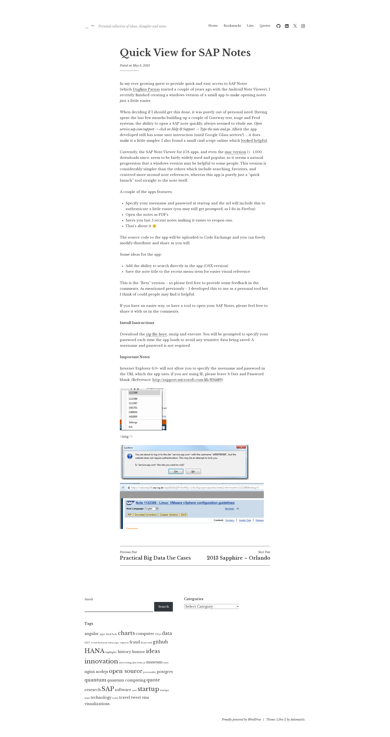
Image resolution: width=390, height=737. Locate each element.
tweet (136, 697)
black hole (111, 634)
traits (115, 698)
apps (102, 634)
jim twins (137, 662)
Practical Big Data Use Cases (155, 555)
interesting (125, 662)
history (124, 652)
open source (125, 671)
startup (148, 689)
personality (149, 672)
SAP (108, 689)
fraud (135, 642)
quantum (95, 680)
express (124, 642)
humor (138, 652)
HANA (94, 651)
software (123, 690)
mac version (235, 152)
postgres (165, 671)
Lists (250, 25)
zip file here (156, 334)
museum (154, 662)
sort (134, 690)
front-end (146, 642)
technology (101, 697)
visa (145, 697)
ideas (153, 651)
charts (126, 633)
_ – (89, 25)
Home (213, 25)
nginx (89, 671)
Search (88, 599)
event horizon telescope (105, 642)
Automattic (297, 719)
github (160, 642)
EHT (87, 642)
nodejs (102, 671)
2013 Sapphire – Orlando (238, 555)
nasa (165, 662)
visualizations (97, 704)
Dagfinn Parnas (146, 89)
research (92, 690)
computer (145, 633)
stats (87, 698)
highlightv (111, 652)
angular (91, 633)
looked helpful (254, 140)
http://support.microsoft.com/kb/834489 (187, 380)
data (167, 633)
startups (164, 690)
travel (124, 697)
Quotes (265, 25)
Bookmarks (232, 25)
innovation (101, 661)
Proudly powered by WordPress (241, 719)
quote (153, 680)
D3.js (158, 634)
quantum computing (126, 680)
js (144, 662)
